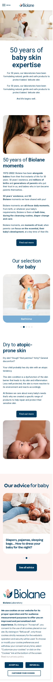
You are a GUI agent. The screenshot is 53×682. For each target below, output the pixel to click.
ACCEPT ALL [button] (14, 665)
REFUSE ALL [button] (35, 665)
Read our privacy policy (12, 656)
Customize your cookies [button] (23, 673)
